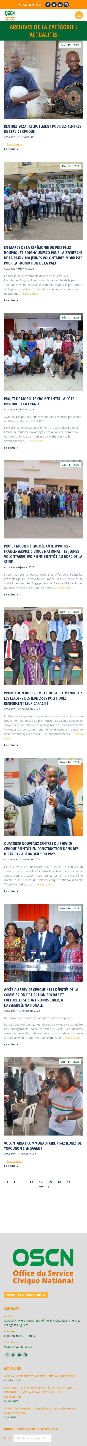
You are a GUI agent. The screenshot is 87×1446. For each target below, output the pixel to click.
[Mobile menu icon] (79, 15)
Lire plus (9, 149)
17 (68, 1182)
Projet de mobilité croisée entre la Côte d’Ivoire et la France (39, 401)
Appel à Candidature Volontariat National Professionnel (40, 1376)
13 (31, 1182)
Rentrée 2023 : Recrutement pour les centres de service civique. (42, 129)
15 (50, 1182)
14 (40, 1182)
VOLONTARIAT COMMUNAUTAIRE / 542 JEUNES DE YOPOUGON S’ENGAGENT (43, 1146)
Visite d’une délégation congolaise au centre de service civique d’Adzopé (39, 1410)
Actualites (9, 137)
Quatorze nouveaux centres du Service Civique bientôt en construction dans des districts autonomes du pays (41, 849)
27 (41, 1187)
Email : (8, 1438)
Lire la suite (14, 144)
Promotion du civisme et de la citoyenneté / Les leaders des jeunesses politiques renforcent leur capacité (43, 698)
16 (59, 1182)
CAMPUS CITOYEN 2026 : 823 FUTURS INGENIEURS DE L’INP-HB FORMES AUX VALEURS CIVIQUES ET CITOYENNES (40, 1392)
